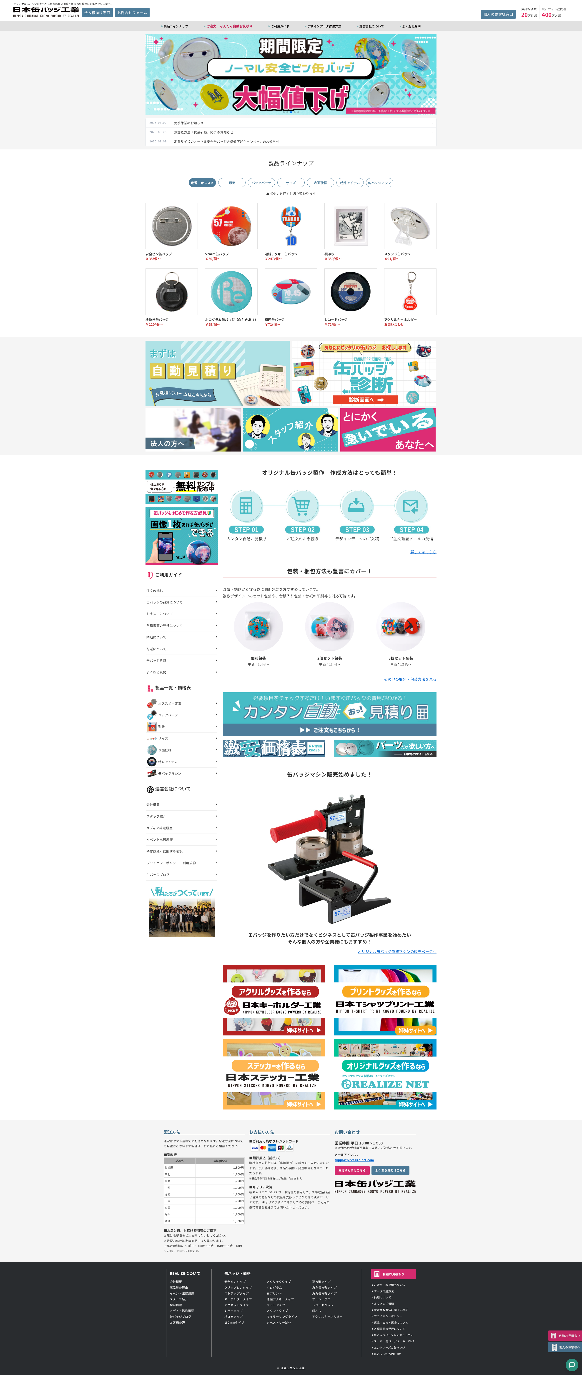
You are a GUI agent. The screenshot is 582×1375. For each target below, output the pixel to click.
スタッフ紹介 (156, 816)
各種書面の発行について (164, 625)
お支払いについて (159, 613)
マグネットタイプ (236, 1305)
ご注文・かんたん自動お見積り (230, 26)
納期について (156, 637)
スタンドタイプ (277, 1310)
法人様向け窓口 (97, 12)
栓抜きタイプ (233, 1316)
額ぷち (316, 1310)
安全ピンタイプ (235, 1281)
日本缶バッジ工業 (293, 1368)
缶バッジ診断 (156, 660)
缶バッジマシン (169, 773)
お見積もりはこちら (352, 1170)
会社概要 (153, 804)
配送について (156, 649)
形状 (161, 726)
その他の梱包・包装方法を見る (410, 679)
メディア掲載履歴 (159, 828)
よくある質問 (411, 26)
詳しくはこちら (423, 551)
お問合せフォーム (132, 12)
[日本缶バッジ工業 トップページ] (375, 1190)
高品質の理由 (179, 1287)
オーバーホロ (321, 1299)
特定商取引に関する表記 (164, 851)
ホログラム (274, 1287)
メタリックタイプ (279, 1281)
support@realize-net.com (354, 1160)
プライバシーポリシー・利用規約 (171, 863)
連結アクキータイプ (280, 1299)
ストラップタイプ (236, 1293)
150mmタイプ (234, 1322)
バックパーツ (168, 715)
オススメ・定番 (169, 703)
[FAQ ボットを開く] (572, 1365)
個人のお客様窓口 (498, 14)
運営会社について (371, 26)
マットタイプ (276, 1305)
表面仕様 (164, 750)
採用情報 (176, 1305)
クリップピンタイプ (238, 1287)
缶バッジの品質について (164, 602)
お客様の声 (177, 1322)
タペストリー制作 (279, 1322)
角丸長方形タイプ (324, 1293)
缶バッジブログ (158, 874)
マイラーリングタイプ (282, 1316)
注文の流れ (154, 590)
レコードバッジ (323, 1305)
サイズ (163, 738)
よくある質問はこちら (390, 1170)
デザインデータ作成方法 (324, 26)
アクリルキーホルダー (327, 1316)
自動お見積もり (393, 1274)
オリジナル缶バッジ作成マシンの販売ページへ (397, 951)
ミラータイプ (233, 1310)
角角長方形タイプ (324, 1287)
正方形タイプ (321, 1281)
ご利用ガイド (280, 26)
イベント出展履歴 (159, 839)
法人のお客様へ (569, 1347)
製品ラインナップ (176, 26)
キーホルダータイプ (238, 1299)
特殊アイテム (168, 761)
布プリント (274, 1293)
